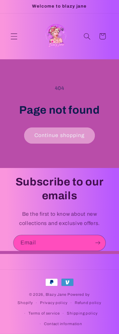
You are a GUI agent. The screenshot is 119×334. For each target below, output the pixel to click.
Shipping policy (82, 313)
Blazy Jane (56, 294)
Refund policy (88, 303)
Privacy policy (53, 303)
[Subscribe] (97, 243)
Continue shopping (59, 135)
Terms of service (44, 313)
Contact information (63, 324)
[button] (13, 36)
